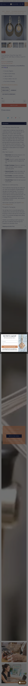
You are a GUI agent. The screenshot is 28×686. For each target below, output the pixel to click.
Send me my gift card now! (9, 346)
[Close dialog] (26, 335)
